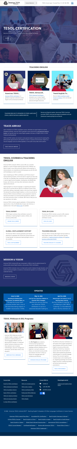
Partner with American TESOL (46, 425)
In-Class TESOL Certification (10, 402)
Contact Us (45, 383)
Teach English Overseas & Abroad (58, 416)
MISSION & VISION (10, 276)
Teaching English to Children (52, 242)
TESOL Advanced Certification (36, 95)
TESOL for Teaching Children (10, 396)
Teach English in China (29, 419)
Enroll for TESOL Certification (11, 384)
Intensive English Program (38, 360)
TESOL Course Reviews (14, 425)
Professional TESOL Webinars (29, 393)
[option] (38, 34)
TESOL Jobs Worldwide (27, 396)
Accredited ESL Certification (38, 416)
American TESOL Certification (12, 96)
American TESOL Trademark (38, 428)
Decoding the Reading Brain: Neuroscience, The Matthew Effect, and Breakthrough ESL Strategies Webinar (15, 300)
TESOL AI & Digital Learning (28, 384)
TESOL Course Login (47, 3)
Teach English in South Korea (61, 419)
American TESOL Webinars (13, 355)
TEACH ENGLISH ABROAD (11, 146)
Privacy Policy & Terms (63, 425)
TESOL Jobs (19, 205)
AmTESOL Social (47, 389)
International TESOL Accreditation (57, 422)
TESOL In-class (48, 221)
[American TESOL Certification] (14, 71)
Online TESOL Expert (13, 221)
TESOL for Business (60, 368)
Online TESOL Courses (14, 419)
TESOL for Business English (10, 399)
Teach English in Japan (44, 419)
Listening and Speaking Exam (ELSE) (65, 384)
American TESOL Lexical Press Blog (19, 416)
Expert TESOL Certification (10, 393)
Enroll (7, 38)
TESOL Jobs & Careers (27, 387)
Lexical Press (57, 3)
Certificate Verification (29, 425)
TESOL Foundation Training (10, 390)
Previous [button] (4, 302)
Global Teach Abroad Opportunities (35, 422)
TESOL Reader (25, 399)
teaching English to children (56, 237)
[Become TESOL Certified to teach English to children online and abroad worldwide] (62, 71)
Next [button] (72, 302)
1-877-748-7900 (65, 3)
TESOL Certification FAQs (28, 390)
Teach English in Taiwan (16, 422)
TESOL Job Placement (13, 242)
